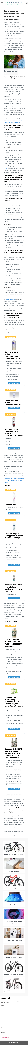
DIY (14, 835)
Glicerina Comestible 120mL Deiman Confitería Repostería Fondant (13, 588)
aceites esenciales (10, 299)
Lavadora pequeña (14, 871)
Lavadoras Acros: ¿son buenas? (14, 957)
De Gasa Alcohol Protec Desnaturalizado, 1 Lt (13, 402)
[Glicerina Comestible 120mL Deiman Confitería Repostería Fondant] (14, 578)
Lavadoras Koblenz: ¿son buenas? (14, 940)
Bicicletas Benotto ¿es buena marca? (14, 974)
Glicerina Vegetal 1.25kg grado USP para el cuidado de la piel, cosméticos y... (14, 536)
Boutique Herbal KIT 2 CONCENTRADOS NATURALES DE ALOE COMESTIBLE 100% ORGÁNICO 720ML (13, 753)
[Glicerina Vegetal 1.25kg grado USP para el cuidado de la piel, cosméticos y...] (14, 527)
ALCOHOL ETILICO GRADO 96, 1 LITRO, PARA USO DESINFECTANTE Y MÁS (14, 432)
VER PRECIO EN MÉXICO (14, 383)
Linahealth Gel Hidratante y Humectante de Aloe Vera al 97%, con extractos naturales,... (14, 701)
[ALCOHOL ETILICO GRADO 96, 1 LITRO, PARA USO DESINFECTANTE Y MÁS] (14, 422)
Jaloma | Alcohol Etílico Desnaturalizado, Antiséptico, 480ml (12, 355)
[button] (2, 3)
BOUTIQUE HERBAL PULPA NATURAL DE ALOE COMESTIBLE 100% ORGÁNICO (14, 643)
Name (2, 1021)
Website (3, 1032)
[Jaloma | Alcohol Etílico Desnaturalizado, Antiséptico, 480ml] (14, 345)
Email (2, 1027)
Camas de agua (14, 904)
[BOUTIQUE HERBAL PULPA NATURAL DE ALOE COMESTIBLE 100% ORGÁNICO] (14, 633)
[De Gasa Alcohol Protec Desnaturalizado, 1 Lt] (14, 395)
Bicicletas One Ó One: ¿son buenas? (14, 854)
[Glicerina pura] (14, 497)
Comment (3, 1005)
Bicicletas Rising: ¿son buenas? (14, 888)
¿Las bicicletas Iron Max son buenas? (14, 991)
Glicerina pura (10, 505)
